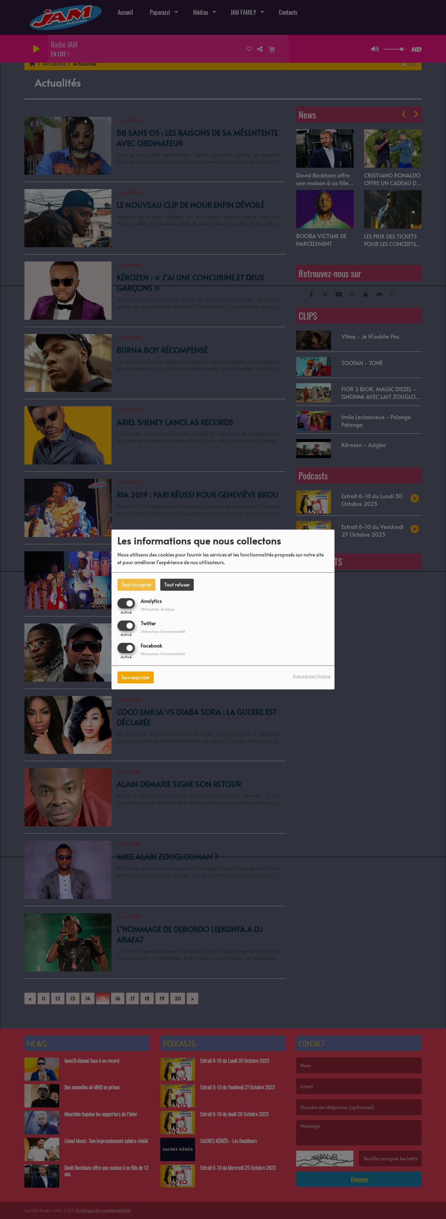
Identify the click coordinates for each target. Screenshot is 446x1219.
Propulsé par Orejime (312, 676)
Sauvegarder (135, 677)
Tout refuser (177, 584)
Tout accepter (136, 584)
